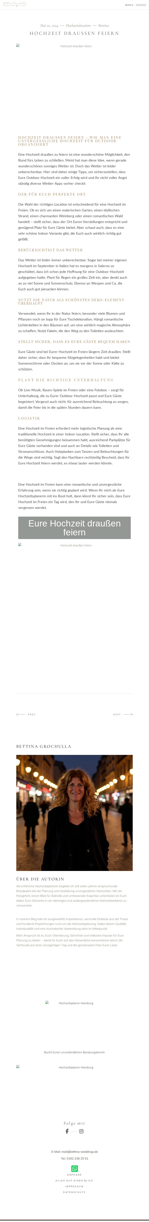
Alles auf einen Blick (74, 1180)
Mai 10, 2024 (49, 25)
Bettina (103, 25)
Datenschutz (74, 1192)
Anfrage (74, 1174)
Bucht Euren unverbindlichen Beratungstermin (74, 1052)
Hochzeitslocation (78, 25)
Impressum (74, 1186)
